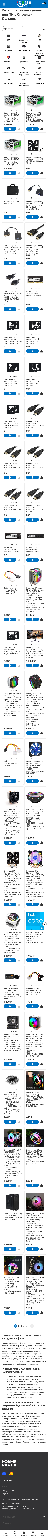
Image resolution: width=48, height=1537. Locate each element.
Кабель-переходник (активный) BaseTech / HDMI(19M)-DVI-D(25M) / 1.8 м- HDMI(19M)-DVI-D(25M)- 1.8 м (35, 250)
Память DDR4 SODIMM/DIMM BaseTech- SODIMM (33, 293)
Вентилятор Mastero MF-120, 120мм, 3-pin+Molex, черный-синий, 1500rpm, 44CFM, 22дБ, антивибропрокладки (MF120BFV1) (35, 767)
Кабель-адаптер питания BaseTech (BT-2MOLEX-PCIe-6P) (12, 763)
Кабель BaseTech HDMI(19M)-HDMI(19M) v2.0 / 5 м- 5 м (34, 466)
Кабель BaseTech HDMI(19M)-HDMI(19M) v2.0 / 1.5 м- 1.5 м (34, 509)
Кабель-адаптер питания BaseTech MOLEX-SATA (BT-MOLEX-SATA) (11, 591)
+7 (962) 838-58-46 (9, 1491)
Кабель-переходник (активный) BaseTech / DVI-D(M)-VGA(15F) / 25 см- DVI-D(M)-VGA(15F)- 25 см (13, 249)
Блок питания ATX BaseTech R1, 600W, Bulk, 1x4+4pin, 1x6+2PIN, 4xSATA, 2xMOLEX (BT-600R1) (34, 117)
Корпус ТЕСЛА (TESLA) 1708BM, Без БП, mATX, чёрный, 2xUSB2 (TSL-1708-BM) (13, 1217)
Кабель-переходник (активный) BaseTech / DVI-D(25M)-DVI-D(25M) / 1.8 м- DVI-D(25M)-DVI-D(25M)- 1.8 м (13, 296)
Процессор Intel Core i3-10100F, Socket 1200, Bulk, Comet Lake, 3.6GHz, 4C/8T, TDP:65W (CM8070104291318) (35, 937)
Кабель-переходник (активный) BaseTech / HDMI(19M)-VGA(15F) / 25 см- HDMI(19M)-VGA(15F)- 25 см (35, 205)
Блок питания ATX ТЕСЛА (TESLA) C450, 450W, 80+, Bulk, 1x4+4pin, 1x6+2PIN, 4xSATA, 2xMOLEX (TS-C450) (12, 993)
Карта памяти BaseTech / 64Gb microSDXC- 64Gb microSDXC (33, 382)
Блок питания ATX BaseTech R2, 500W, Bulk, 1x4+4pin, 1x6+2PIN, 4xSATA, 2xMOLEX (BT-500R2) (12, 161)
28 (27, 1326)
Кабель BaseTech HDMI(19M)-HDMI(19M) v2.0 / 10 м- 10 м (13, 509)
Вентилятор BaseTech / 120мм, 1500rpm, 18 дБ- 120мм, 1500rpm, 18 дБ (35, 160)
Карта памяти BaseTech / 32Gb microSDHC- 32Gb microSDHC (10, 382)
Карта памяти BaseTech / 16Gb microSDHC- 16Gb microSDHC (33, 340)
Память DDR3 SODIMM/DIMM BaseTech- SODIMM (11, 550)
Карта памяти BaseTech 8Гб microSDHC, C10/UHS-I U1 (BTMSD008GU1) (12, 650)
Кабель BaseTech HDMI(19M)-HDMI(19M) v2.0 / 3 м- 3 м (12, 466)
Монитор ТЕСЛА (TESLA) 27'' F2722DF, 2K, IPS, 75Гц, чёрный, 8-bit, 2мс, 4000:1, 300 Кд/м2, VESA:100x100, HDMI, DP (35, 652)
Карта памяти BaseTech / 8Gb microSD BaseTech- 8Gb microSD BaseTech (13, 340)
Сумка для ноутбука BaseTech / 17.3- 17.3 (12, 202)
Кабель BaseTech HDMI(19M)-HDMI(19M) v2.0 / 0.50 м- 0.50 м (35, 424)
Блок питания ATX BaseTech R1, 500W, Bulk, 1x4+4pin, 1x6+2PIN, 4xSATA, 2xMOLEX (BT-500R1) (12, 117)
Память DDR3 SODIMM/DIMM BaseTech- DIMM (32, 550)
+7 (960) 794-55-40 (9, 1494)
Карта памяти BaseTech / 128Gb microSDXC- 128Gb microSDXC (11, 424)
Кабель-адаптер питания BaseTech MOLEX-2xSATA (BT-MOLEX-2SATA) (34, 991)
